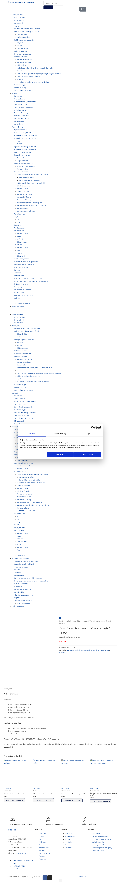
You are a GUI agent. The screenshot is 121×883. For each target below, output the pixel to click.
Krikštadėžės (21, 65)
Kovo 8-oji (17, 225)
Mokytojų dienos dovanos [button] (23, 163)
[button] (60, 311)
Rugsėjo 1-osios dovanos (23, 152)
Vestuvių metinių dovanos (23, 119)
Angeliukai (20, 79)
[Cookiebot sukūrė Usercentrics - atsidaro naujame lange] (92, 427)
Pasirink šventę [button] (17, 127)
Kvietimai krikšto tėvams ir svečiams (27, 29)
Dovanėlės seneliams (24, 60)
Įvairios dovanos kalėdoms (26, 211)
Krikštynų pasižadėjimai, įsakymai (28, 76)
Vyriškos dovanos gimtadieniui (25, 147)
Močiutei (20, 239)
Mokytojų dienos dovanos (26, 166)
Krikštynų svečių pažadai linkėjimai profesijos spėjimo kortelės (39, 74)
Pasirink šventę (104, 650)
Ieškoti (48, 7)
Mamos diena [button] (19, 231)
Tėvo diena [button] (18, 245)
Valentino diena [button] (20, 214)
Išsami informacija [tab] (60, 434)
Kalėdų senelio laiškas (26, 177)
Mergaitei (20, 43)
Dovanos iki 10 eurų (24, 200)
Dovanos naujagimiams (22, 132)
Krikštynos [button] (16, 26)
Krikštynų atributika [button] (21, 57)
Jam (18, 219)
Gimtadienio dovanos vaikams (25, 149)
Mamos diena (94, 650)
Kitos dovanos (19, 276)
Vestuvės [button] (15, 93)
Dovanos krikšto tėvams (22, 54)
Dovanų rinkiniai (22, 169)
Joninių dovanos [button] (17, 15)
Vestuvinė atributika (21, 116)
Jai (17, 217)
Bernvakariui (18, 124)
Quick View (7, 788)
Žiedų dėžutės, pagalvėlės (23, 107)
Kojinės (17, 298)
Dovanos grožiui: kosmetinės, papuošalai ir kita (31, 281)
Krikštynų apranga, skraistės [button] (24, 40)
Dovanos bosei (22, 158)
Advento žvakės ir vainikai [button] (23, 301)
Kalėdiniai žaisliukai (23, 191)
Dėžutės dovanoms (21, 284)
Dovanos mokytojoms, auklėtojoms (29, 203)
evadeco (12, 829)
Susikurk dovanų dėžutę (73, 621)
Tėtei (18, 250)
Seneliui (19, 253)
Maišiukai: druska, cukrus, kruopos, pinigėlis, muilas (35, 68)
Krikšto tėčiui (21, 256)
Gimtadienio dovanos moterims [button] (25, 138)
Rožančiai (20, 71)
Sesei (18, 141)
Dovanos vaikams (23, 208)
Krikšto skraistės (22, 48)
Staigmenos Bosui (23, 161)
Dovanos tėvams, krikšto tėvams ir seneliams (33, 206)
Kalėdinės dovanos (23, 186)
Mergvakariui (19, 121)
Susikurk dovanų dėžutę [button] (20, 259)
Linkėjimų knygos (20, 85)
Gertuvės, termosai (21, 267)
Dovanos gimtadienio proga (76, 650)
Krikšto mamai (22, 242)
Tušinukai (17, 273)
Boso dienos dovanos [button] (22, 155)
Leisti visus (87, 454)
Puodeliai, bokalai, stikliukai (24, 264)
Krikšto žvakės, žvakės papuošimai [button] (26, 32)
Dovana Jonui (19, 20)
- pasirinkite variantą (14, 800)
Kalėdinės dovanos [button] (21, 172)
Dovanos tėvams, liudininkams (25, 102)
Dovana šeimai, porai (24, 194)
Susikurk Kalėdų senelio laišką (29, 180)
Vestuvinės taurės (20, 104)
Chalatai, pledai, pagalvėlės (23, 295)
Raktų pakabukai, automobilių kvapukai (28, 278)
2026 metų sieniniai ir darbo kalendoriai (31, 183)
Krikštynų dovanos (21, 51)
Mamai (19, 236)
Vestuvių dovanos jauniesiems (25, 113)
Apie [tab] (88, 434)
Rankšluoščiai (19, 292)
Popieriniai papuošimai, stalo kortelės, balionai (33, 82)
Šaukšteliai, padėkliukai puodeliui (26, 262)
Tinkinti (59, 454)
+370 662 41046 (20, 853)
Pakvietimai (18, 96)
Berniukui (20, 45)
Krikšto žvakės (22, 34)
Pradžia (61, 621)
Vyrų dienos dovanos (21, 130)
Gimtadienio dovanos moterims (25, 135)
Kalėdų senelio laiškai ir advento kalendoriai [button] (32, 175)
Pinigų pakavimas (18, 306)
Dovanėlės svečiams (24, 62)
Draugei (19, 144)
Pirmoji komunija (20, 88)
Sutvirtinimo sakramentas (23, 90)
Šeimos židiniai (19, 99)
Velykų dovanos (19, 228)
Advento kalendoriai (24, 304)
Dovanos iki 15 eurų (24, 197)
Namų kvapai (19, 287)
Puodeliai (86, 621)
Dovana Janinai (19, 17)
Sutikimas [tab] (32, 434)
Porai (18, 222)
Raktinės (17, 270)
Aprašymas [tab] (8, 689)
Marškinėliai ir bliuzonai (22, 290)
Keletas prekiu (19, 23)
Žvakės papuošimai (23, 37)
